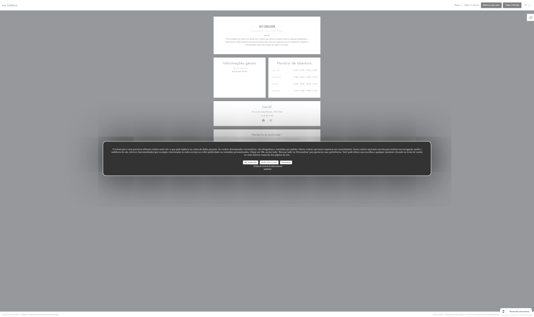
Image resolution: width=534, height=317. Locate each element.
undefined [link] (267, 169)
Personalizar (286, 162)
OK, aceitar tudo (250, 162)
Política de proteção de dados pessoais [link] (268, 166)
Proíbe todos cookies (269, 162)
